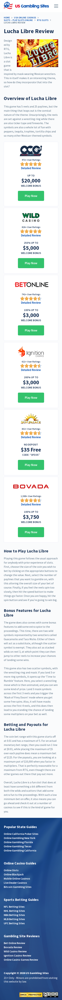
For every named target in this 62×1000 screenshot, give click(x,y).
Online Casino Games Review (21, 959)
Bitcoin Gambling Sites (17, 887)
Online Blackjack (14, 874)
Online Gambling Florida (18, 842)
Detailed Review (31, 168)
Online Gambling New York (19, 838)
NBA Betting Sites (14, 915)
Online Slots (11, 870)
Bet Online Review (14, 943)
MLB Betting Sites (14, 919)
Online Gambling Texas (17, 846)
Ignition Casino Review (17, 955)
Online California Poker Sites (21, 834)
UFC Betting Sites (14, 923)
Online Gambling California (20, 850)
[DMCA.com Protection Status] (31, 994)
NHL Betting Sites (14, 910)
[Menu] (56, 6)
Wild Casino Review (15, 951)
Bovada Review (13, 947)
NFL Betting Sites (14, 906)
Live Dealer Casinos (15, 882)
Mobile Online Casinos (17, 878)
